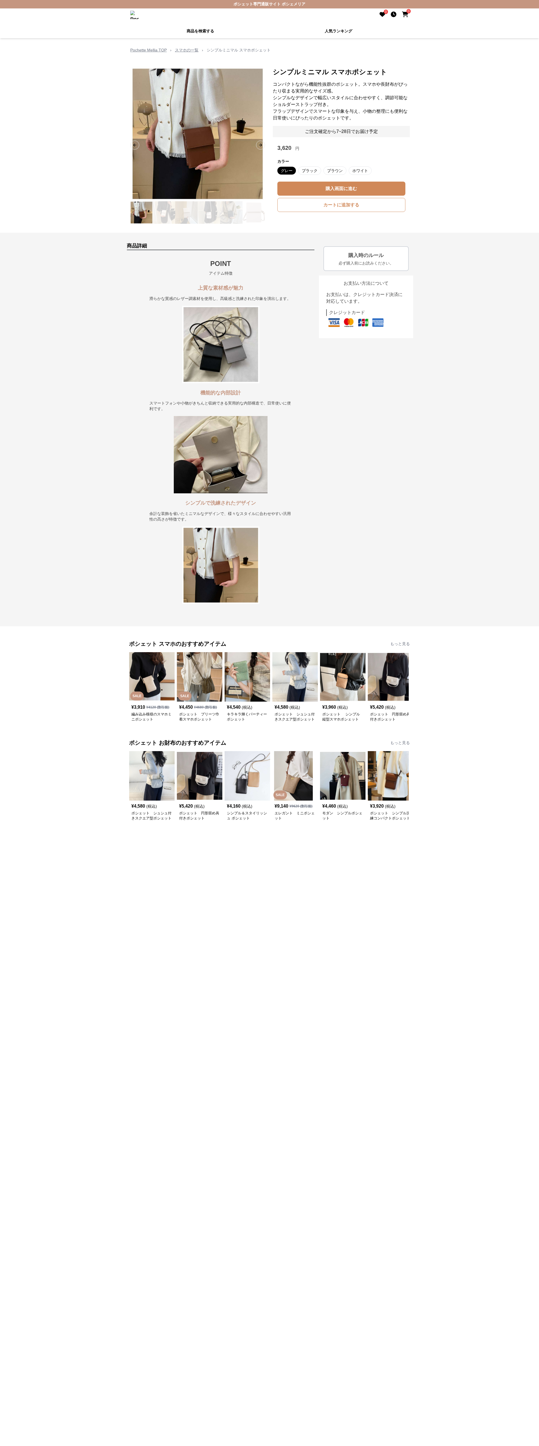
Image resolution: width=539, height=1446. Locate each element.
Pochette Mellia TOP (148, 50)
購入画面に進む (341, 188)
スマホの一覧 (186, 50)
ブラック (310, 170)
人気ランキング (338, 31)
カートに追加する (341, 204)
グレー (287, 170)
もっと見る (400, 643)
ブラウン (335, 170)
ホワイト (360, 170)
